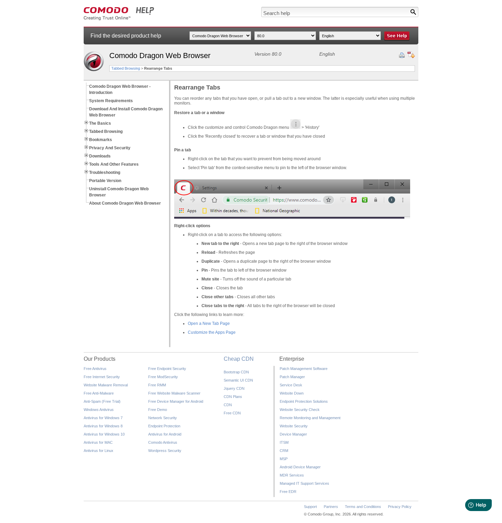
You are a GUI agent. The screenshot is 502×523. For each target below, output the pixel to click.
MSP (284, 459)
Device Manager (293, 434)
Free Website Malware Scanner (174, 393)
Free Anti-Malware (99, 393)
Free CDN (232, 413)
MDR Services (292, 475)
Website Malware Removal (106, 385)
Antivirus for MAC (98, 442)
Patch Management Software (303, 369)
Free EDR (288, 492)
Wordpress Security (164, 451)
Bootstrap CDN (236, 372)
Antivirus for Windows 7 (103, 418)
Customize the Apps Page (212, 332)
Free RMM (157, 385)
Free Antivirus (95, 369)
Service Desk (291, 385)
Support (310, 507)
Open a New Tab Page (209, 323)
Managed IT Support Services (304, 483)
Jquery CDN (234, 388)
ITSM (284, 442)
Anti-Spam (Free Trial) (102, 401)
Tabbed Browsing (125, 68)
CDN (228, 405)
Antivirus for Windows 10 (104, 434)
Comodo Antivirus (162, 442)
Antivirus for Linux (98, 451)
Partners (331, 507)
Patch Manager (292, 377)
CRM (284, 451)
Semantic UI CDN (238, 380)
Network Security (162, 418)
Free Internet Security (102, 377)
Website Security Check (300, 410)
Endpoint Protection (164, 426)
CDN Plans (233, 397)
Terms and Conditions (363, 507)
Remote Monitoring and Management (310, 418)
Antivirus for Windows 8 (103, 426)
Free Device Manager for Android (175, 401)
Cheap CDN (239, 359)
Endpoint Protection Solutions (304, 401)
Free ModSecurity (163, 377)
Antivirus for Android (164, 434)
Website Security (294, 426)
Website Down (292, 393)
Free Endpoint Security (167, 369)
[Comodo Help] (119, 19)
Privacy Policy (400, 507)
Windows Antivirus (99, 410)
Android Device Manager (300, 467)
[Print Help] (402, 55)
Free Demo (157, 410)
